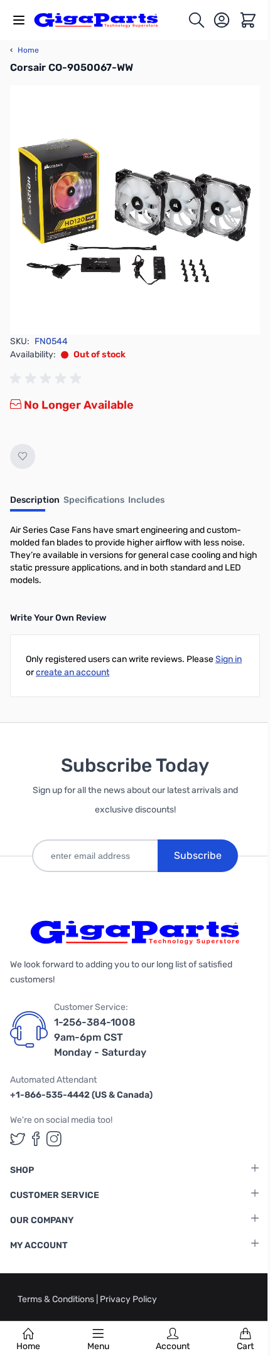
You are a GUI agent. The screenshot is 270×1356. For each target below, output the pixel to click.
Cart (245, 1346)
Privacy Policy (128, 1299)
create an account (72, 672)
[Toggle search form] (196, 20)
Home (28, 1346)
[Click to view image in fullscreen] (135, 210)
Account (173, 1346)
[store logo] (103, 20)
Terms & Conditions (57, 1299)
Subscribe (198, 855)
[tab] (35, 504)
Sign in (228, 659)
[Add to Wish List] (22, 456)
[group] (47, 378)
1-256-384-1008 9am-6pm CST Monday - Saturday (100, 1037)
